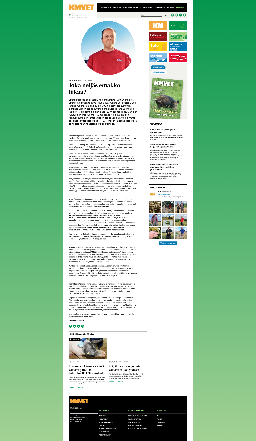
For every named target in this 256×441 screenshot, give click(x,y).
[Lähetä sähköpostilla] (78, 326)
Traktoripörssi (134, 422)
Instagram (184, 15)
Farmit (159, 419)
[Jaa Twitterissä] (74, 326)
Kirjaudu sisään (136, 411)
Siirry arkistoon (159, 72)
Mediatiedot (148, 7)
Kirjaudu (170, 7)
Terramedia (161, 422)
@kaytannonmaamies (164, 194)
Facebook (180, 15)
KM (158, 416)
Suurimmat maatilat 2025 (137, 416)
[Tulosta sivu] (82, 326)
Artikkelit (105, 7)
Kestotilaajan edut (131, 7)
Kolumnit (73, 81)
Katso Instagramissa (169, 243)
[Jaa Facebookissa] (70, 326)
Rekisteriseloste (105, 435)
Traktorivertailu (134, 419)
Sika (80, 81)
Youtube (176, 15)
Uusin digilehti (158, 67)
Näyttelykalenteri (135, 425)
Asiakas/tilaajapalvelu (107, 428)
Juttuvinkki (162, 411)
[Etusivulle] (82, 10)
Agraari (160, 425)
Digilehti (116, 7)
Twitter (172, 15)
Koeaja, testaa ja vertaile (138, 428)
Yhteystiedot (160, 7)
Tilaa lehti (180, 7)
